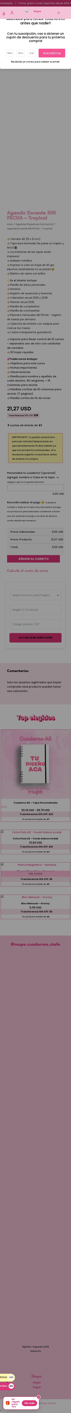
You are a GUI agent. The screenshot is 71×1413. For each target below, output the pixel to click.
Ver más (29, 1403)
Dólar (6, 1377)
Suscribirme (52, 53)
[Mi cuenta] (12, 13)
